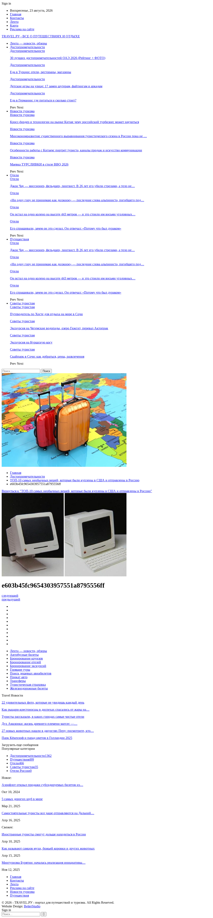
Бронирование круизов (26, 658)
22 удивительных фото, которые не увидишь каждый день (43, 702)
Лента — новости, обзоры (28, 43)
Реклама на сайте (22, 29)
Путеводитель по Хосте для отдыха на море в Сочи (46, 314)
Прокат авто (18, 677)
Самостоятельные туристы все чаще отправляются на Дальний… (48, 813)
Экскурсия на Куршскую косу (31, 342)
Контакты (17, 18)
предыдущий (11, 599)
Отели (14, 175)
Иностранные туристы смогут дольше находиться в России (44, 834)
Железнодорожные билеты (29, 688)
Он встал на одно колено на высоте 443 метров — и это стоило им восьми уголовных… (72, 214)
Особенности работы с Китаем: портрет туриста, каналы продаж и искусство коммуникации (76, 150)
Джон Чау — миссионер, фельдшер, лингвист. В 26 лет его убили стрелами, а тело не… (72, 186)
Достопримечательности (27, 47)
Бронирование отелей (25, 662)
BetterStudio (32, 906)
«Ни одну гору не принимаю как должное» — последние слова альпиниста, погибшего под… (77, 200)
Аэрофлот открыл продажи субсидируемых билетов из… (42, 785)
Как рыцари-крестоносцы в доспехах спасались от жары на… (45, 709)
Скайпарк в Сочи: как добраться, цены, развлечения (47, 356)
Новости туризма (22, 111)
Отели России (21, 770)
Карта (14, 25)
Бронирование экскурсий (28, 666)
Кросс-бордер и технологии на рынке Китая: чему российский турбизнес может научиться (74, 122)
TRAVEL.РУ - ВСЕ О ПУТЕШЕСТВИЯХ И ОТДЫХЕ (41, 36)
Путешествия (19, 239)
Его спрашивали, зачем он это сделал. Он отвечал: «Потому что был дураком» (65, 228)
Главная (15, 14)
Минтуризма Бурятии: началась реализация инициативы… (43, 862)
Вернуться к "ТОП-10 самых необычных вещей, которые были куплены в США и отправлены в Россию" (77, 491)
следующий (10, 595)
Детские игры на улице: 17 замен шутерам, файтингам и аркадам (56, 86)
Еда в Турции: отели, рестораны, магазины (40, 72)
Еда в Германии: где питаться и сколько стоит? (43, 100)
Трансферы (18, 681)
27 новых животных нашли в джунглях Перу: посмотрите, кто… (48, 731)
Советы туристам (22, 303)
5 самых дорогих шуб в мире (22, 799)
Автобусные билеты (24, 654)
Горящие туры (20, 669)
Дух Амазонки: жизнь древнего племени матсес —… (39, 723)
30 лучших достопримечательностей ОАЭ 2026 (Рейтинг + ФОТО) (57, 58)
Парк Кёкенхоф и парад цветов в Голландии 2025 (37, 738)
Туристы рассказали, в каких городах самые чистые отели (43, 716)
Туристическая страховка (28, 684)
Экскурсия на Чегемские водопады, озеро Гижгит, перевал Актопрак (59, 328)
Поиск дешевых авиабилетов (30, 673)
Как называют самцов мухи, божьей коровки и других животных (48, 848)
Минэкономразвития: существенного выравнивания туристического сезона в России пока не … (78, 136)
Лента (14, 21)
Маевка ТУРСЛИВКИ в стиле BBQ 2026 (39, 164)
